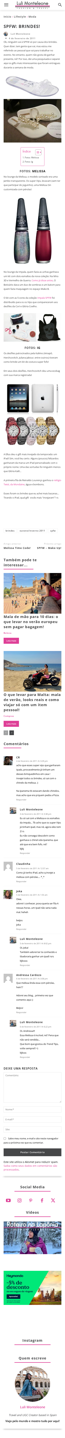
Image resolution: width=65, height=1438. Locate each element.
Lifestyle (20, 16)
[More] (50, 516)
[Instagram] (19, 1200)
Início (7, 16)
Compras (9, 716)
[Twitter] (53, 1200)
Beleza (8, 633)
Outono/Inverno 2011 (32, 530)
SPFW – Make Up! (49, 548)
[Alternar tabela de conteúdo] (36, 152)
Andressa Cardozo (29, 975)
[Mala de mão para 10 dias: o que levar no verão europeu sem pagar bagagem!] (32, 593)
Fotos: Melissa (32, 157)
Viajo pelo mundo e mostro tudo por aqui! (32, 1421)
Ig (38, 348)
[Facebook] (14, 516)
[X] (26, 516)
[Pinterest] (38, 516)
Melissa (39, 171)
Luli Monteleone (20, 34)
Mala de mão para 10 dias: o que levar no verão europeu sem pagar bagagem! (31, 621)
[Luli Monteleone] (7, 34)
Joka (19, 891)
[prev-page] (6, 732)
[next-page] (11, 732)
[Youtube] (8, 1200)
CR (18, 757)
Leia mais (11, 640)
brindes (10, 530)
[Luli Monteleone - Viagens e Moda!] (32, 5)
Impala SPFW (44, 297)
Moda (32, 16)
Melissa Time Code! (17, 548)
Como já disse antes (42, 280)
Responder (21, 799)
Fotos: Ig (29, 161)
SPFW (53, 530)
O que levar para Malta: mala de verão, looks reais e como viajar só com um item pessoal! (32, 702)
